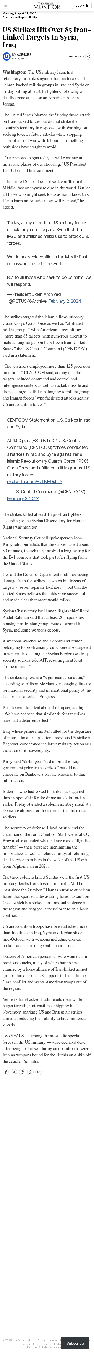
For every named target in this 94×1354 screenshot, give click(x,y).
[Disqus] (47, 1141)
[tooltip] (6, 1072)
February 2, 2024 (65, 301)
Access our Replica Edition (20, 17)
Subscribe (75, 1343)
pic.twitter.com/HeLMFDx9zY (34, 481)
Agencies (24, 55)
